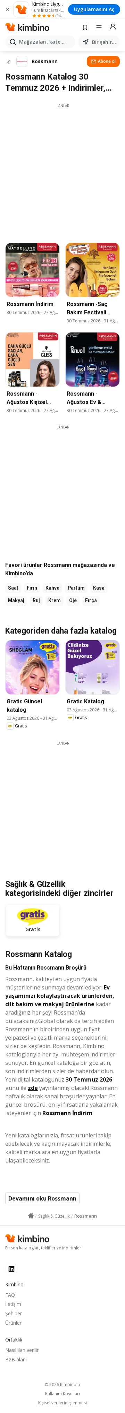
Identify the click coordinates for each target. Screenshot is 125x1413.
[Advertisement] (62, 171)
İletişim (13, 1304)
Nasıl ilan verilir (22, 1350)
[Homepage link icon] (31, 1216)
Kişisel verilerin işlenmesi (62, 1403)
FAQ (10, 1295)
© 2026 (63, 1385)
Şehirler (13, 1313)
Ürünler (13, 1322)
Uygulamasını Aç (94, 9)
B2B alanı (16, 1359)
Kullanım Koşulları (62, 1394)
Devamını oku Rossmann (42, 1198)
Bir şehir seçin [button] (104, 42)
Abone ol (107, 61)
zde (33, 1088)
